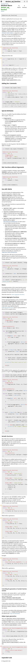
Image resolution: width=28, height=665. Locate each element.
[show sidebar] (1, 1)
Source (2, 11)
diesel (2, 3)
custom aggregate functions (17, 294)
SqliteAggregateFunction (7, 307)
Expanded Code (6, 661)
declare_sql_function (13, 1)
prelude (6, 3)
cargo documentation (15, 613)
